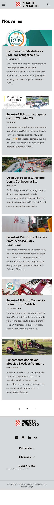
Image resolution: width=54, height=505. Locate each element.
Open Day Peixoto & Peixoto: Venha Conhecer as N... (25, 179)
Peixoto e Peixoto (19, 484)
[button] (3, 4)
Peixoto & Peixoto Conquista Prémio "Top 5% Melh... (25, 302)
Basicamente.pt (27, 487)
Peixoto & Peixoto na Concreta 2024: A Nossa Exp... (26, 239)
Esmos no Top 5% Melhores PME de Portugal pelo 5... (24, 53)
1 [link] (19, 409)
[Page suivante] (35, 409)
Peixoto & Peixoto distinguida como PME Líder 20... (26, 116)
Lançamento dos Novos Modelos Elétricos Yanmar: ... (25, 361)
